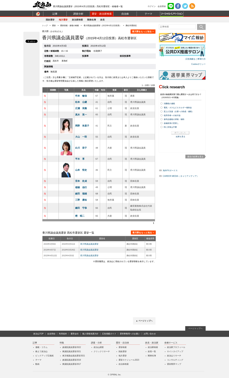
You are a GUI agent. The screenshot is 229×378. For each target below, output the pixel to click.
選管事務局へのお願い (130, 334)
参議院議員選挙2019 (71, 360)
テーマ (148, 13)
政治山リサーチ (174, 356)
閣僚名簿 (91, 19)
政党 (102, 19)
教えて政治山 (41, 351)
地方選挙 (63, 19)
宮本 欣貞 (81, 181)
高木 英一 (81, 114)
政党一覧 (152, 351)
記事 (54, 13)
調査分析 (78, 13)
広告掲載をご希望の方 (195, 59)
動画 (37, 364)
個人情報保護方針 (90, 334)
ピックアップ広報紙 (44, 356)
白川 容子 (81, 147)
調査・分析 (96, 343)
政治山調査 (99, 347)
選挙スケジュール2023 (129, 360)
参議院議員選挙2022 (71, 347)
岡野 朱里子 (82, 125)
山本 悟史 (81, 170)
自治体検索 (124, 364)
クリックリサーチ (102, 351)
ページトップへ (195, 328)
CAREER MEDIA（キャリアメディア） (181, 176)
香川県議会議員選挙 (89, 244)
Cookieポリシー (198, 64)
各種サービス (170, 343)
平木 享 (80, 158)
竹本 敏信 (81, 95)
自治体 (125, 13)
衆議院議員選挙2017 (71, 364)
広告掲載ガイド (109, 334)
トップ (45, 25)
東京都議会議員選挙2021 (73, 356)
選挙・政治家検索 (102, 13)
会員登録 (162, 6)
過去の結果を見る (195, 156)
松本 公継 (81, 102)
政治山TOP (38, 334)
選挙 (54, 25)
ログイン (152, 6)
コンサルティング (175, 360)
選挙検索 (123, 347)
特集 (62, 343)
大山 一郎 (81, 136)
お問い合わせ (150, 334)
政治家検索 (77, 19)
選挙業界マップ (174, 364)
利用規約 (63, 334)
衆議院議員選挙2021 (71, 351)
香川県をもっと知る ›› (143, 31)
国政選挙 (50, 19)
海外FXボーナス (170, 170)
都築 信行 (81, 187)
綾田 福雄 (81, 193)
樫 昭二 (80, 215)
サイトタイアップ (175, 351)
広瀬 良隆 (81, 108)
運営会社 (75, 334)
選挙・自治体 (122, 343)
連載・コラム (41, 347)
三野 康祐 (81, 199)
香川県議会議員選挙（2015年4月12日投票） (102, 25)
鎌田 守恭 (81, 208)
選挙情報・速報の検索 (69, 25)
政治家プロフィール (176, 347)
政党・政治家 (151, 343)
